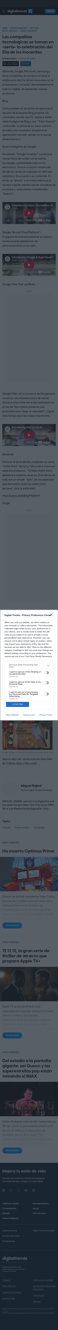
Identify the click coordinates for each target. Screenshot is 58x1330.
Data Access (29, 715)
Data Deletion (12, 715)
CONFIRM (17, 704)
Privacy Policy (45, 715)
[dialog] (29, 665)
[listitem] (29, 666)
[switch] (46, 672)
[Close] (52, 615)
